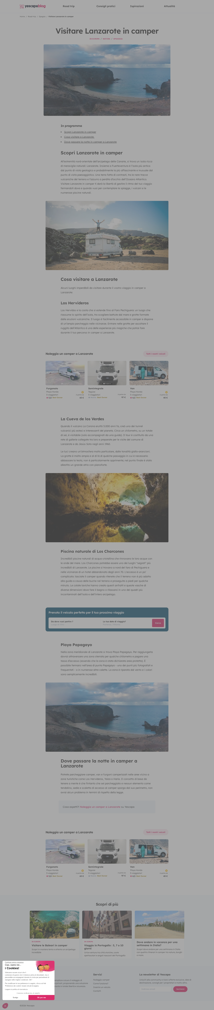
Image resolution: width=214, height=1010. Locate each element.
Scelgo (15, 997)
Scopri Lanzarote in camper (80, 131)
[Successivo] (82, 373)
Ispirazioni (137, 6)
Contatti (97, 991)
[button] (5, 1006)
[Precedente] (49, 373)
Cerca (158, 623)
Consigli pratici (105, 6)
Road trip (69, 6)
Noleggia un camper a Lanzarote (100, 806)
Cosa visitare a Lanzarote (79, 136)
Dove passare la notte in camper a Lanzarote (90, 141)
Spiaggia (118, 39)
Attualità (169, 6)
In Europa (95, 39)
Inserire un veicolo (101, 987)
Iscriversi (180, 989)
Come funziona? (100, 983)
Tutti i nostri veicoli (155, 354)
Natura (106, 39)
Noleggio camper (101, 980)
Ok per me (41, 997)
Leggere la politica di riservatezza (16, 989)
